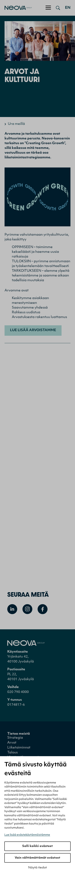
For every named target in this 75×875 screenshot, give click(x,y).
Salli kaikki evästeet (37, 846)
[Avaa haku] (58, 7)
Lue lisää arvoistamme (33, 330)
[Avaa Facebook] (43, 609)
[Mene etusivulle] (16, 8)
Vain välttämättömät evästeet (37, 857)
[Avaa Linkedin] (12, 609)
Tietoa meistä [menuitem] (18, 734)
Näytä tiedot (37, 867)
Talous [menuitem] (12, 752)
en (67, 8)
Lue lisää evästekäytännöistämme (27, 835)
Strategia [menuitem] (15, 738)
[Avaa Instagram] (27, 609)
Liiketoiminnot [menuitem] (18, 747)
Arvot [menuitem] (11, 743)
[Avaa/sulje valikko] (48, 8)
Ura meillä (16, 124)
